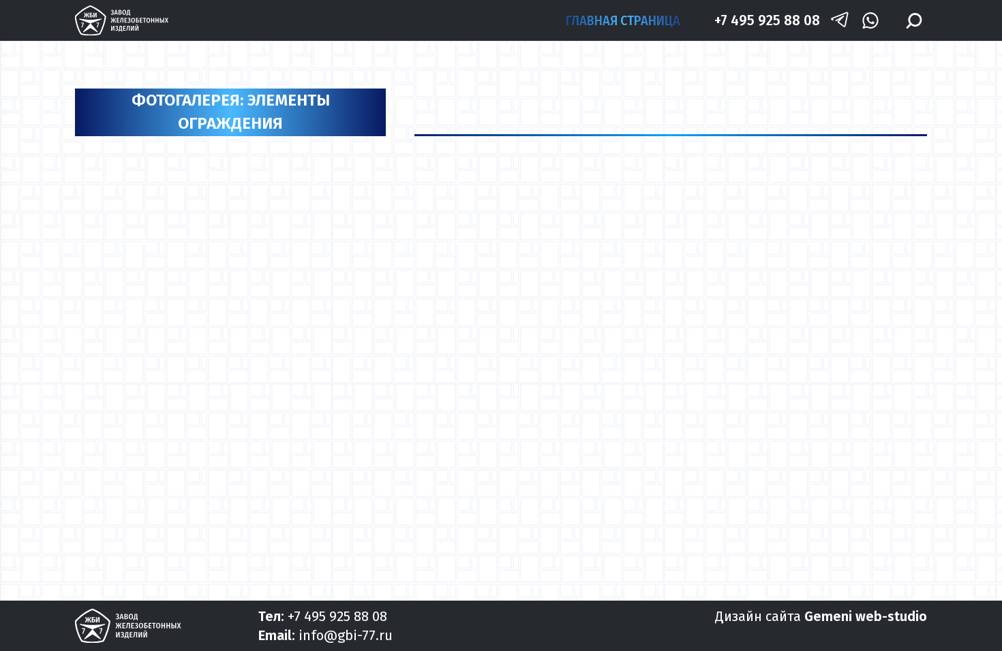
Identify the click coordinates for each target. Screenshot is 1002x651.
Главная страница (623, 20)
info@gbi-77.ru (346, 635)
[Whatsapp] (870, 21)
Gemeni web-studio (865, 616)
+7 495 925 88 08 (767, 20)
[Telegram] (840, 21)
